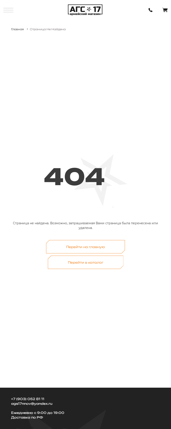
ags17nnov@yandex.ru (31, 403)
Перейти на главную (85, 247)
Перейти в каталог (85, 262)
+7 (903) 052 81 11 (27, 399)
